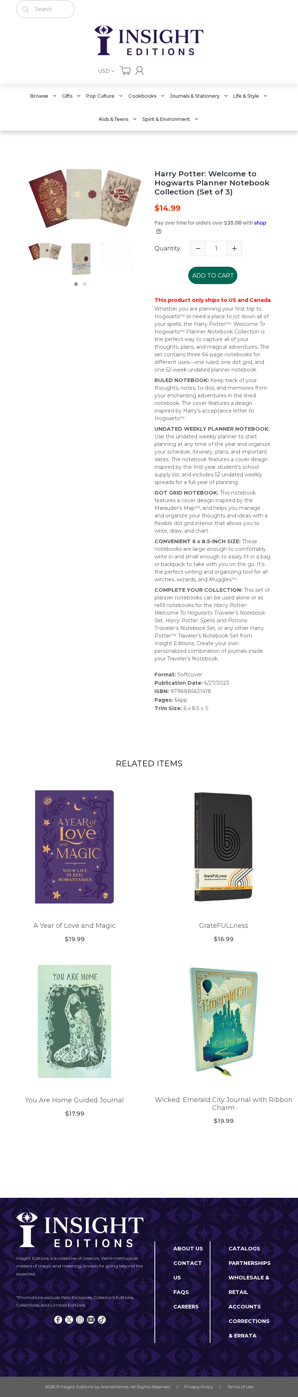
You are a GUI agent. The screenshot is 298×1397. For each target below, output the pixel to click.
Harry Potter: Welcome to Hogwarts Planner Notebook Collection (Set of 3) (212, 182)
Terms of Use (240, 1386)
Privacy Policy (198, 1386)
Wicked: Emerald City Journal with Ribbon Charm (224, 1104)
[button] (76, 284)
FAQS (181, 1292)
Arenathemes (115, 1386)
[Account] (140, 70)
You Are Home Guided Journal (74, 1100)
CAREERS (186, 1306)
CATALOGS (244, 1248)
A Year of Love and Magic (74, 926)
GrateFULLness (223, 926)
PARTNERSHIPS (250, 1263)
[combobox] (45, 9)
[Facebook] (58, 1320)
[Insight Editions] (149, 40)
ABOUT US (188, 1248)
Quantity (167, 248)
